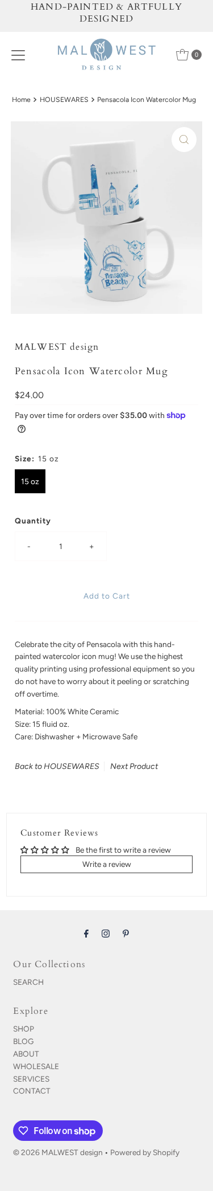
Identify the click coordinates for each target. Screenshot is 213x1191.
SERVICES (31, 1078)
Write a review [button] (106, 864)
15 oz (30, 481)
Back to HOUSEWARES (57, 766)
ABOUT (26, 1053)
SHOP (23, 1028)
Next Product (134, 766)
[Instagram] (106, 933)
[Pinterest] (126, 933)
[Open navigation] (18, 54)
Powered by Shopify (144, 1152)
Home (21, 99)
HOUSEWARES (64, 99)
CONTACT (32, 1090)
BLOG (23, 1041)
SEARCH (28, 982)
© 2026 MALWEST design (58, 1152)
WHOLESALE (36, 1066)
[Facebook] (86, 933)
